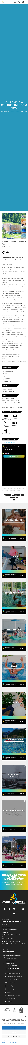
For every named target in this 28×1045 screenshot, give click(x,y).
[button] (25, 1016)
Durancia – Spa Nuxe (14, 525)
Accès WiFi (10, 992)
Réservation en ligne (14, 456)
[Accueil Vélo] (21, 1010)
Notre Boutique (10, 983)
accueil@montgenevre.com (13, 955)
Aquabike (14, 671)
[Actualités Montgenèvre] (23, 2)
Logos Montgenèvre (11, 989)
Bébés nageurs (14, 635)
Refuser (14, 1032)
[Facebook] (5, 909)
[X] (14, 909)
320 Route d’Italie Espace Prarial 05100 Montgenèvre (11, 963)
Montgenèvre (5, 111)
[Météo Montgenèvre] (19, 2)
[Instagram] (9, 909)
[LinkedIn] (23, 909)
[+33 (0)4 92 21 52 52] (4, 958)
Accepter (14, 1028)
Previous (23, 215)
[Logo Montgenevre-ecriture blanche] (14, 899)
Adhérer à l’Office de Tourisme (15, 976)
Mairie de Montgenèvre (14, 816)
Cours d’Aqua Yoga (14, 598)
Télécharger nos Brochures (14, 973)
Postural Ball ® (14, 708)
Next (24, 237)
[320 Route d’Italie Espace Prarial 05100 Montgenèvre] (4, 963)
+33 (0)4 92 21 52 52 (11, 958)
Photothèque (10, 986)
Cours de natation (14, 744)
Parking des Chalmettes (14, 780)
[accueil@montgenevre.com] (4, 955)
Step (14, 852)
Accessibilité (9, 1001)
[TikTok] (18, 909)
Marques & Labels (11, 998)
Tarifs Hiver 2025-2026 (10, 442)
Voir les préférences (14, 1036)
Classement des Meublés (13, 979)
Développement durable (13, 995)
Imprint (24, 1040)
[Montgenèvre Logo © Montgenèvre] (2, 2)
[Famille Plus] (7, 1010)
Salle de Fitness (14, 562)
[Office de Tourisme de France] (14, 1010)
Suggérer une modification (16, 490)
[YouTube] (14, 914)
